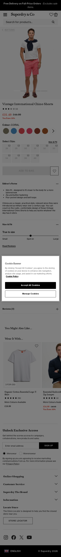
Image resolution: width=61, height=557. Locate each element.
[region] (30, 279)
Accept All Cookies (30, 285)
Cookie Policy (12, 276)
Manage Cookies (30, 294)
